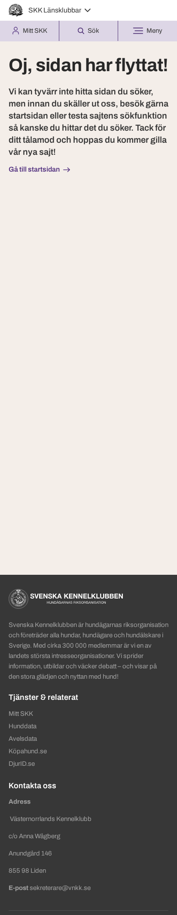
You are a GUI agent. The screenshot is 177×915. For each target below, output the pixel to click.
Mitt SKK (21, 713)
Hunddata (23, 726)
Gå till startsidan (34, 169)
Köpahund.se (28, 751)
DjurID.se (22, 763)
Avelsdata (23, 738)
